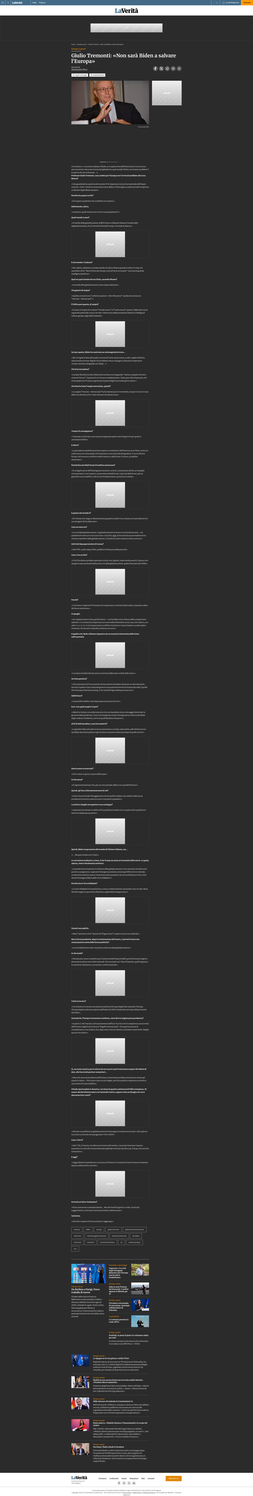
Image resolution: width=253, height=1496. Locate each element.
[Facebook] (119, 1483)
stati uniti (77, 1242)
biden (88, 1229)
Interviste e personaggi (118, 1265)
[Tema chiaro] (214, 2)
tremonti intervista (107, 1242)
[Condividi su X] (161, 68)
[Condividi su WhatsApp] (167, 68)
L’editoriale (114, 1478)
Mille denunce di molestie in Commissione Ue (113, 1401)
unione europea (134, 1242)
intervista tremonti (119, 1236)
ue (121, 1242)
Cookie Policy (137, 1493)
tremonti (90, 1242)
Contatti (151, 1478)
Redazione (134, 1478)
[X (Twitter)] (124, 1483)
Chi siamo (102, 1478)
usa (75, 1249)
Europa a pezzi (82, 44)
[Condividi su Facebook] (155, 68)
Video (34, 3)
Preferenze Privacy (149, 1493)
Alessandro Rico (79, 69)
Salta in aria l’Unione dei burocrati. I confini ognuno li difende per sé (118, 1290)
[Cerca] (8, 2)
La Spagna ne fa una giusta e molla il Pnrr (111, 1358)
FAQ (143, 1478)
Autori (124, 1478)
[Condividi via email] (173, 68)
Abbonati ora (174, 1478)
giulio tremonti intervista (134, 1229)
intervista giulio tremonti (96, 1236)
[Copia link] (179, 68)
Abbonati (247, 3)
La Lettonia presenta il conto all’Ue (118, 1320)
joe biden (136, 1236)
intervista (77, 1236)
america (77, 1229)
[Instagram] (129, 1483)
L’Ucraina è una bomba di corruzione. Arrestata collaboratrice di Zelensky (119, 1306)
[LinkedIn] (134, 1483)
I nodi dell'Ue (114, 1317)
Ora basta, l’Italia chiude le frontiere (108, 1447)
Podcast (42, 3)
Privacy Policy (126, 1493)
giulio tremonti (113, 1229)
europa (99, 1229)
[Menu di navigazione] (2, 2)
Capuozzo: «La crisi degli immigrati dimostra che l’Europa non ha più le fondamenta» (118, 1273)
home (73, 44)
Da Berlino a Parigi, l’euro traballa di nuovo (85, 1291)
